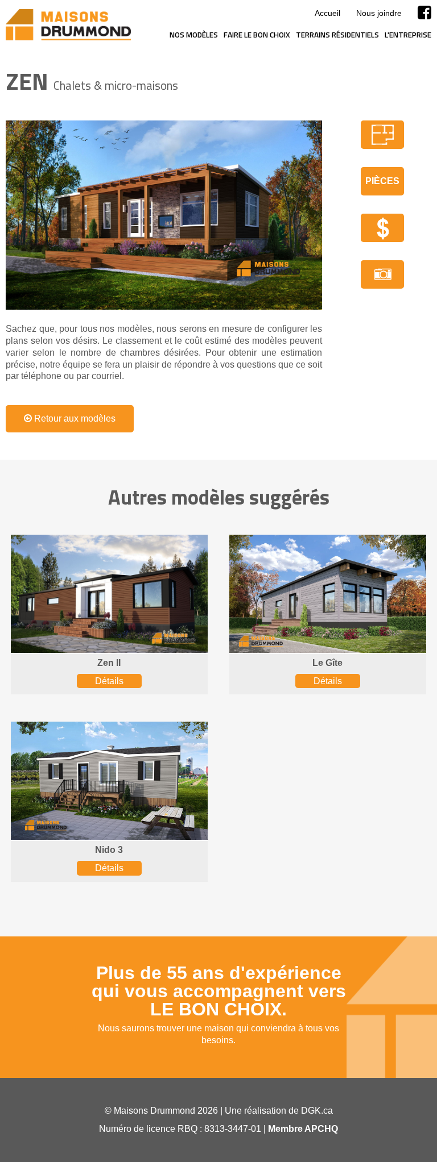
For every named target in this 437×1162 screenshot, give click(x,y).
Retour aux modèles (74, 418)
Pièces (382, 181)
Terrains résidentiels (337, 34)
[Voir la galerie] (164, 215)
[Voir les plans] (382, 134)
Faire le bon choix (257, 34)
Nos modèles (194, 34)
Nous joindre (379, 13)
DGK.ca (317, 1110)
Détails (109, 681)
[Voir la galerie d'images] (382, 274)
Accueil (327, 13)
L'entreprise (408, 34)
